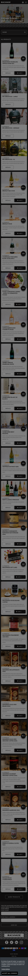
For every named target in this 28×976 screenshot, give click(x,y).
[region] (14, 966)
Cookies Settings (6, 969)
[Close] (26, 959)
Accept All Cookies (9, 973)
